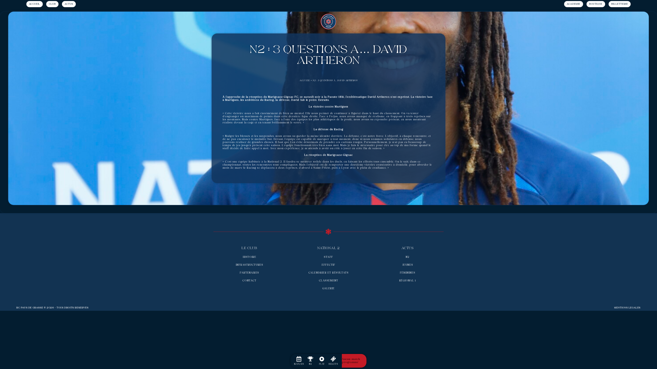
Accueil (304, 80)
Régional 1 (407, 280)
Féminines (407, 272)
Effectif (328, 265)
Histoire (249, 257)
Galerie (328, 288)
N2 (407, 257)
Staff (328, 257)
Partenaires (249, 272)
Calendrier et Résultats (328, 272)
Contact (249, 280)
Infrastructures (249, 265)
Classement (328, 280)
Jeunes (407, 265)
